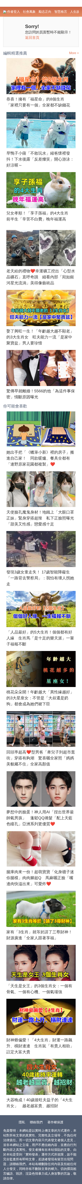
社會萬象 (29, 11)
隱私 (22, 1122)
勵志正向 (45, 11)
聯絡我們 (36, 1122)
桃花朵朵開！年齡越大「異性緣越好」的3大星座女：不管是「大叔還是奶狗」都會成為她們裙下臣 (40, 698)
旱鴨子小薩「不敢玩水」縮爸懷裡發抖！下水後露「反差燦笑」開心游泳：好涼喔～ (40, 159)
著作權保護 (55, 1122)
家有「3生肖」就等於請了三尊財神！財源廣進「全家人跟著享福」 (39, 935)
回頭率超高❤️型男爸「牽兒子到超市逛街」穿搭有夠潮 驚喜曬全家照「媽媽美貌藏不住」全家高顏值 (40, 758)
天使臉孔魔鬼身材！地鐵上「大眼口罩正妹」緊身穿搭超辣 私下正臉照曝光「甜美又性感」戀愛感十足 (40, 518)
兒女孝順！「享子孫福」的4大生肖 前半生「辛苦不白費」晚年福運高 (39, 216)
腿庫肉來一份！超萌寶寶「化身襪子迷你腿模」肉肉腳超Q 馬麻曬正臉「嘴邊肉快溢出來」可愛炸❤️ (40, 878)
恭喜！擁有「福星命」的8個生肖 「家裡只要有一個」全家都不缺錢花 (38, 102)
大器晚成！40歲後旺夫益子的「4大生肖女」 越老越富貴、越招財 (39, 1103)
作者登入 (13, 11)
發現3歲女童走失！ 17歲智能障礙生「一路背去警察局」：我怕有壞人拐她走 (40, 578)
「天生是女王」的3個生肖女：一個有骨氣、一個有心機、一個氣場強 (39, 989)
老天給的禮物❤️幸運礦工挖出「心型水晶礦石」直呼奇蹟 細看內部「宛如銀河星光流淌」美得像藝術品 (40, 277)
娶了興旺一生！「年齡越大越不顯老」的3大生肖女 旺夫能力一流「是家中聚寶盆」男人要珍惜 (40, 337)
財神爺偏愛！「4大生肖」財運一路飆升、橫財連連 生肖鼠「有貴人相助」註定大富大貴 (40, 1046)
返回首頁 (32, 38)
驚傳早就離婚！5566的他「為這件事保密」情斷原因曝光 (40, 394)
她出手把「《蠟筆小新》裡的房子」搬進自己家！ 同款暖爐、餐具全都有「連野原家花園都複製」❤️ (40, 458)
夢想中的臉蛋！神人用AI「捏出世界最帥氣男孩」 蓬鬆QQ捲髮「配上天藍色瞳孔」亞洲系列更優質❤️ (40, 818)
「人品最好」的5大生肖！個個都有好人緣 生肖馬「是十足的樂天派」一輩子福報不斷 (40, 638)
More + (74, 53)
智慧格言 (60, 11)
